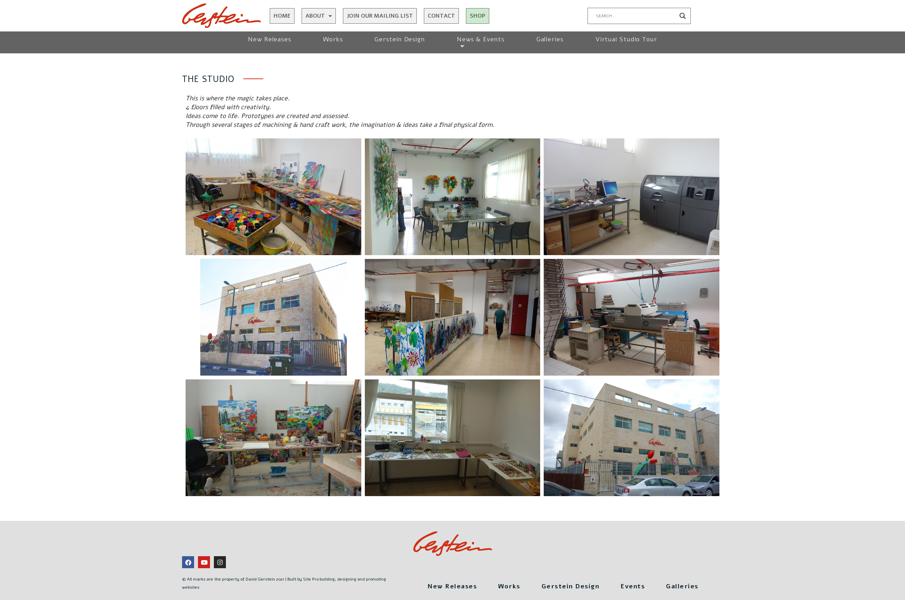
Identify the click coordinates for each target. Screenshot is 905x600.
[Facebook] (188, 562)
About (315, 16)
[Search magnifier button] (683, 16)
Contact (441, 16)
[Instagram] (220, 562)
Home (282, 16)
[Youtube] (204, 562)
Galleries (550, 39)
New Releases (269, 39)
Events (632, 586)
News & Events (480, 39)
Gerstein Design (399, 39)
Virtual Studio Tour (626, 39)
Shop (477, 16)
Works (333, 39)
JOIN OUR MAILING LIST (380, 16)
